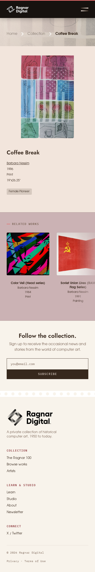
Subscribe (47, 374)
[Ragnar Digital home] (30, 417)
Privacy (13, 561)
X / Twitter (14, 533)
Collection (36, 34)
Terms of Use (35, 561)
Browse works (17, 464)
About (12, 505)
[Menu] (84, 9)
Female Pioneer (19, 191)
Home (12, 34)
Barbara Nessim (18, 163)
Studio (12, 499)
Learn (11, 492)
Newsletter (15, 512)
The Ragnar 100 (19, 458)
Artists (11, 471)
